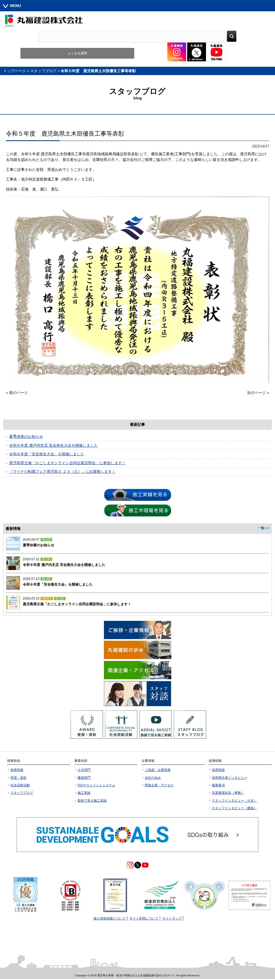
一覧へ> (263, 528)
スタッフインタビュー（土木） (234, 800)
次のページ (256, 392)
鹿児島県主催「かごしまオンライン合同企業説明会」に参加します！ (67, 463)
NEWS (47, 598)
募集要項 (218, 785)
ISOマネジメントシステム (96, 785)
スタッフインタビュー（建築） (234, 808)
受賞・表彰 (18, 778)
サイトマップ (172, 918)
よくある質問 (77, 53)
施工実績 (84, 793)
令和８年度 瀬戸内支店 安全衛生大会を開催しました (53, 445)
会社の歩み (153, 778)
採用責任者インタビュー (229, 778)
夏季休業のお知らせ (26, 436)
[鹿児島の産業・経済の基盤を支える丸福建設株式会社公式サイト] (137, 20)
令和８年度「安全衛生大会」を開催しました (46, 454)
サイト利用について (143, 918)
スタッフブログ (43, 71)
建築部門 (84, 778)
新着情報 (16, 770)
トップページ (14, 71)
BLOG (46, 539)
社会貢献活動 (20, 785)
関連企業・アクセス (159, 785)
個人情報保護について (109, 918)
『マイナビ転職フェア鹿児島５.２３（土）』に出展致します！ (62, 471)
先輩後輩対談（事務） (228, 793)
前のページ (18, 392)
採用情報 (218, 770)
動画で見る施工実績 (92, 800)
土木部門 (84, 770)
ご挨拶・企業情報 (158, 770)
